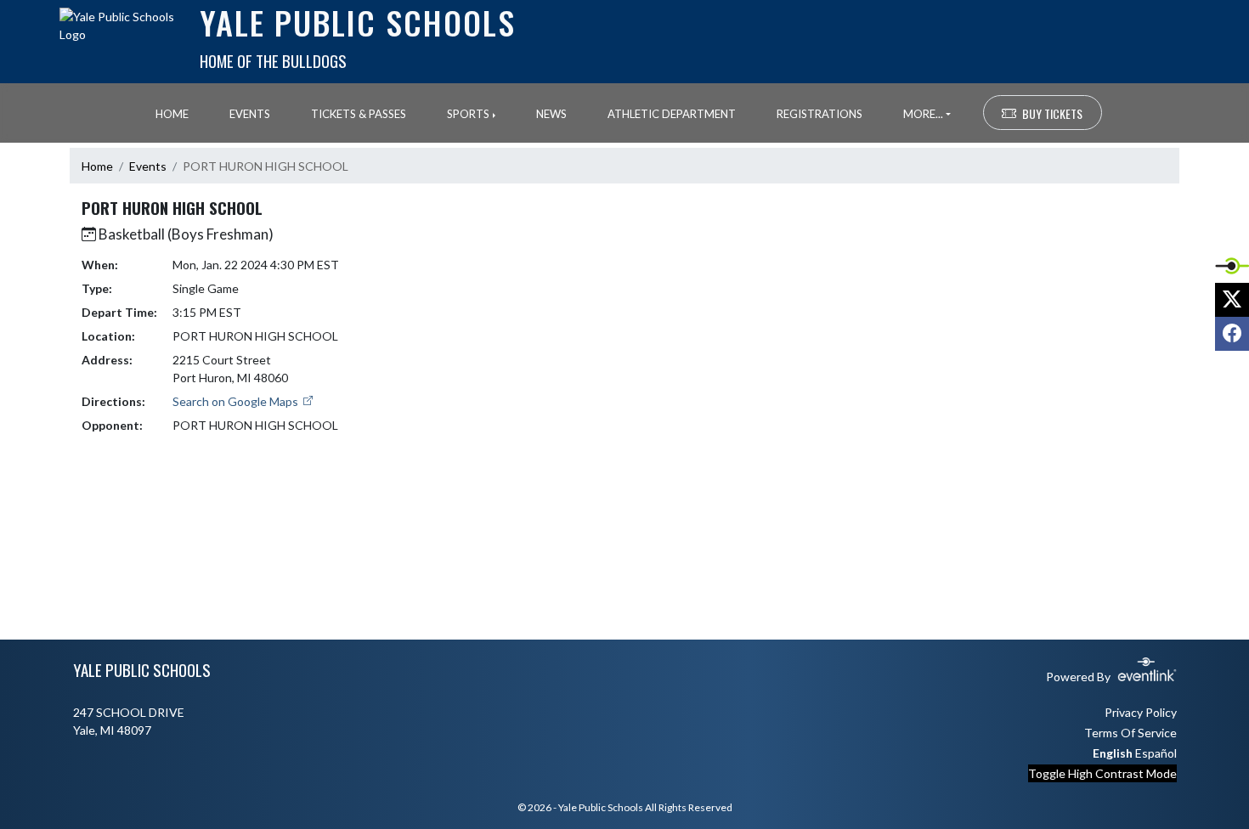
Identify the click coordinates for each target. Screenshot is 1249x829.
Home (97, 166)
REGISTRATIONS (819, 114)
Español (1156, 753)
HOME (172, 114)
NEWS (551, 114)
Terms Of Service (1130, 732)
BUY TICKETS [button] (1052, 113)
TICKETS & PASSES (358, 114)
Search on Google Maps (236, 401)
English (1113, 753)
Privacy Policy (1141, 712)
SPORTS (468, 114)
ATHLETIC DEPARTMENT (672, 114)
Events (148, 166)
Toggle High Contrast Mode (1102, 773)
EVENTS (249, 114)
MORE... (923, 114)
